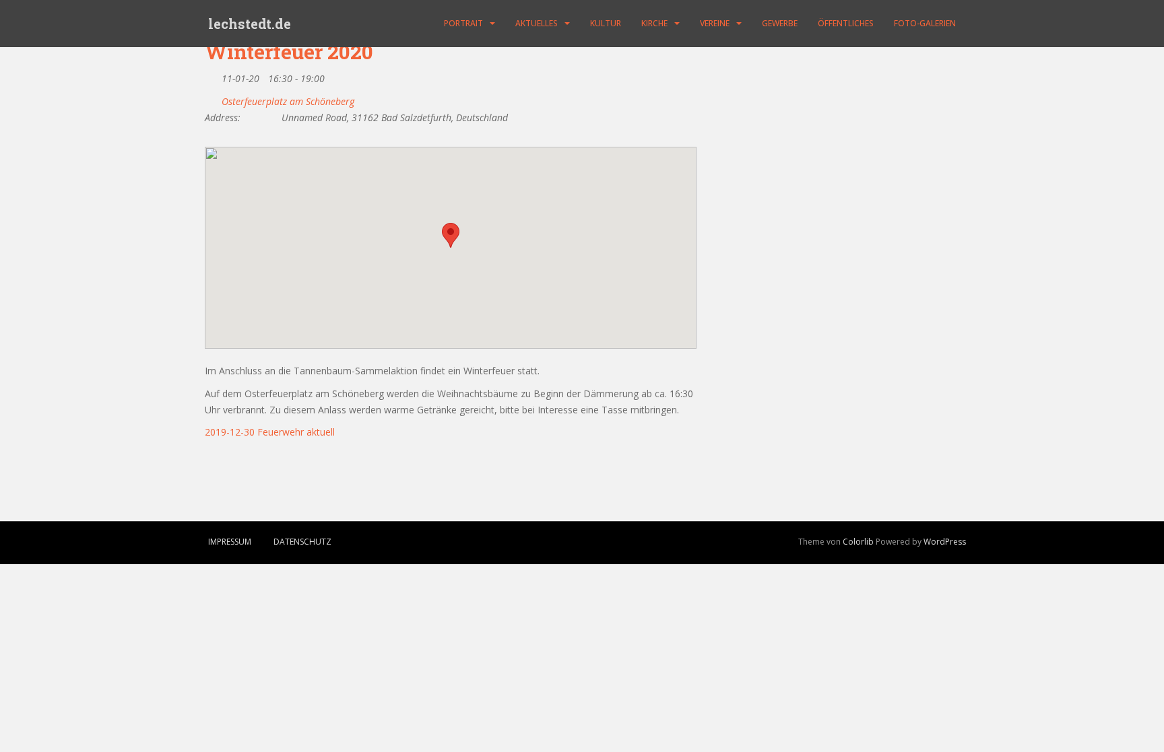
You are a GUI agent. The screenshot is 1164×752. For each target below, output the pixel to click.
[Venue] (212, 98)
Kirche (654, 23)
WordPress (945, 541)
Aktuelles (536, 23)
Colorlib (858, 541)
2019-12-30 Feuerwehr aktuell (270, 431)
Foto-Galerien (925, 23)
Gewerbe (780, 23)
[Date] (212, 75)
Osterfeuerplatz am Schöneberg (288, 102)
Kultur (605, 23)
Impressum (229, 541)
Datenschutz (302, 541)
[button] (450, 235)
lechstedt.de (249, 23)
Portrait (463, 23)
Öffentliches (846, 23)
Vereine (715, 23)
